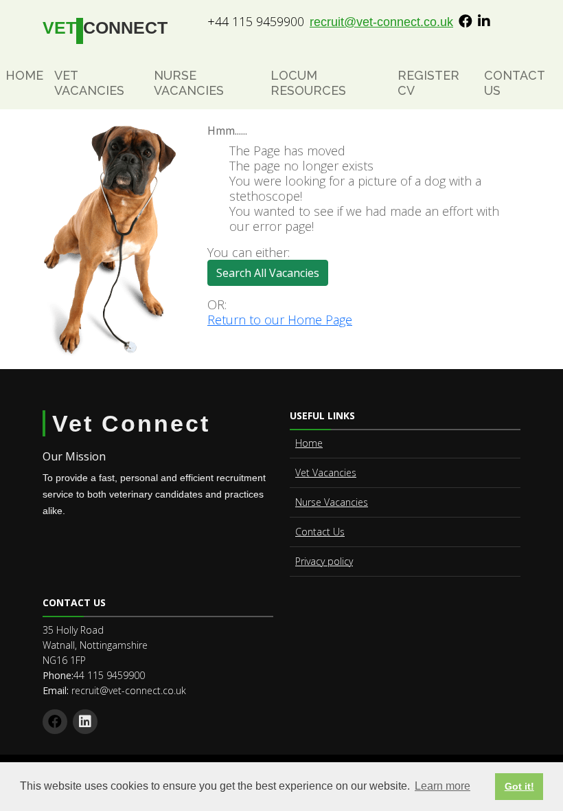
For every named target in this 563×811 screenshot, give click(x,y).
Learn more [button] (442, 786)
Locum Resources (308, 83)
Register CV (428, 83)
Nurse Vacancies (189, 83)
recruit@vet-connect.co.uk (381, 22)
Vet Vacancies (89, 83)
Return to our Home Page (279, 319)
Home (24, 75)
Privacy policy (324, 561)
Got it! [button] (519, 786)
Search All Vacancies (267, 272)
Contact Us (514, 83)
